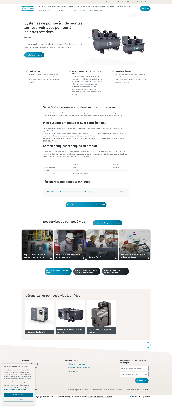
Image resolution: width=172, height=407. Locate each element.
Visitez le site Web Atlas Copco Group (100, 397)
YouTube (36, 389)
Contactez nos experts (34, 55)
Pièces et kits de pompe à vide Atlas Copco (134, 245)
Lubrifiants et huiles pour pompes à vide (70, 245)
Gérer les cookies (109, 390)
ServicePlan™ (102, 245)
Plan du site (130, 390)
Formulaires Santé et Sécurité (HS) (78, 368)
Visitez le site (141, 381)
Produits (42, 6)
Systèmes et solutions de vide (57, 6)
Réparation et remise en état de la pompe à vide (37, 245)
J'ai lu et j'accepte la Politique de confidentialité (83, 149)
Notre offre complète (123, 2)
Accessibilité (120, 390)
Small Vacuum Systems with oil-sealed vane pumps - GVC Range (69, 192)
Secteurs (72, 6)
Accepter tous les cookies (18, 394)
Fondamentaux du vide (124, 6)
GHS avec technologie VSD (36, 332)
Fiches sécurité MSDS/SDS (76, 364)
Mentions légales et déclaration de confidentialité (85, 390)
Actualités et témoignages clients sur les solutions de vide (95, 6)
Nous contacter (110, 2)
